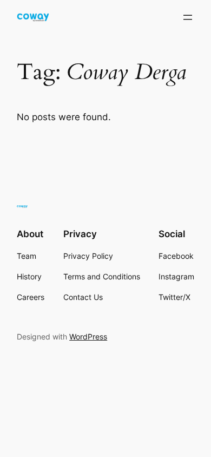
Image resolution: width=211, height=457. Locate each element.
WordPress (88, 336)
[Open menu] (187, 17)
